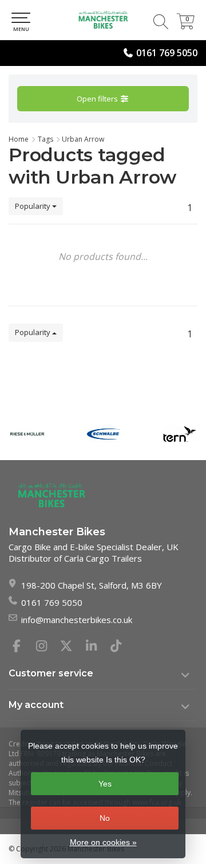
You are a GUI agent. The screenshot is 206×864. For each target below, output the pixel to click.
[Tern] (179, 433)
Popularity (33, 206)
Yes (105, 783)
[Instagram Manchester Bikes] (46, 647)
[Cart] (185, 26)
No (105, 818)
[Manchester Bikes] (103, 20)
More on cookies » (103, 842)
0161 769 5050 (166, 52)
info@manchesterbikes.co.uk (76, 619)
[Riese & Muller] (27, 433)
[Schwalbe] (103, 433)
